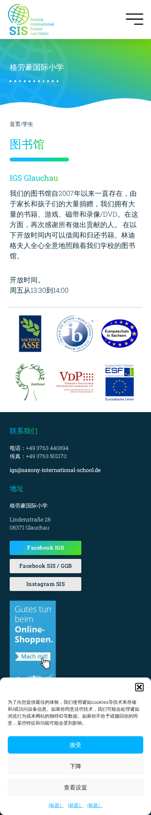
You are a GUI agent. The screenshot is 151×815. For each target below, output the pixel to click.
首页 (15, 123)
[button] (139, 687)
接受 (75, 745)
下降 (75, 766)
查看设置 (75, 787)
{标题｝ (56, 805)
